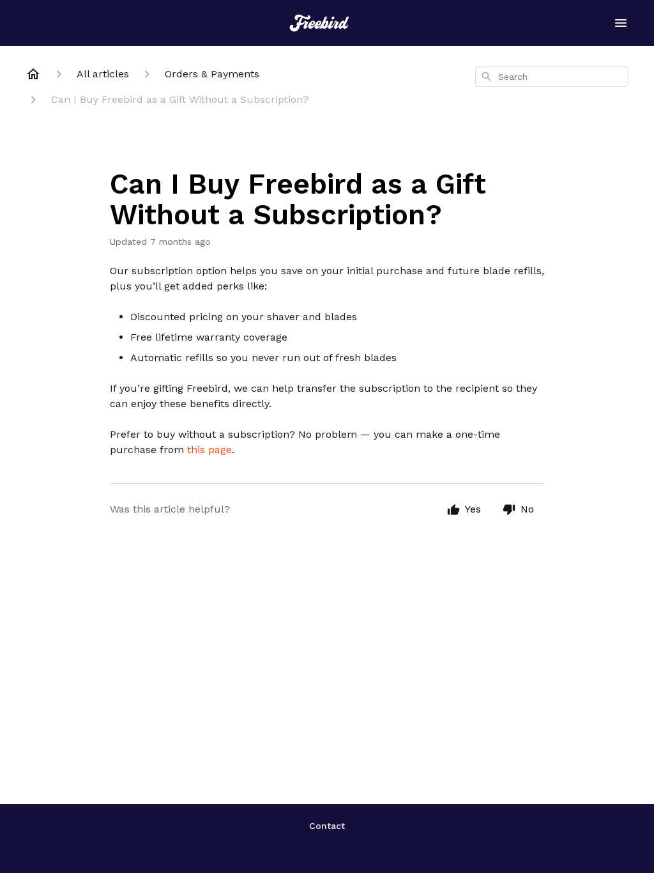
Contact (327, 826)
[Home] (33, 74)
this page (209, 450)
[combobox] (551, 76)
